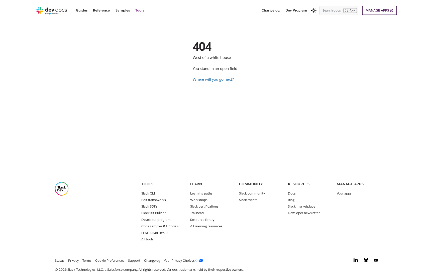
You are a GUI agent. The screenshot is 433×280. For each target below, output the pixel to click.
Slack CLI (148, 193)
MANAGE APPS (377, 10)
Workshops (198, 200)
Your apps (344, 193)
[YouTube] (376, 261)
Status (59, 260)
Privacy (73, 260)
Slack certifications (204, 206)
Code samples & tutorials (160, 226)
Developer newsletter (304, 213)
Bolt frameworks (153, 200)
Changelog (271, 10)
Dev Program (296, 10)
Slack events (248, 200)
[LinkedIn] (356, 261)
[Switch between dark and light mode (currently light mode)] (313, 10)
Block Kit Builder (153, 213)
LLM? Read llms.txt (155, 233)
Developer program (155, 220)
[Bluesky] (366, 261)
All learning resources (206, 226)
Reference (101, 10)
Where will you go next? (213, 79)
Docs (292, 193)
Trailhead (197, 213)
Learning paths (201, 193)
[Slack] (61, 194)
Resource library (202, 220)
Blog (291, 200)
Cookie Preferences (109, 260)
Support (134, 260)
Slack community (252, 193)
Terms (86, 260)
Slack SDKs (149, 206)
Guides (81, 10)
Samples (123, 10)
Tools (139, 10)
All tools (147, 239)
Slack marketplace (301, 206)
